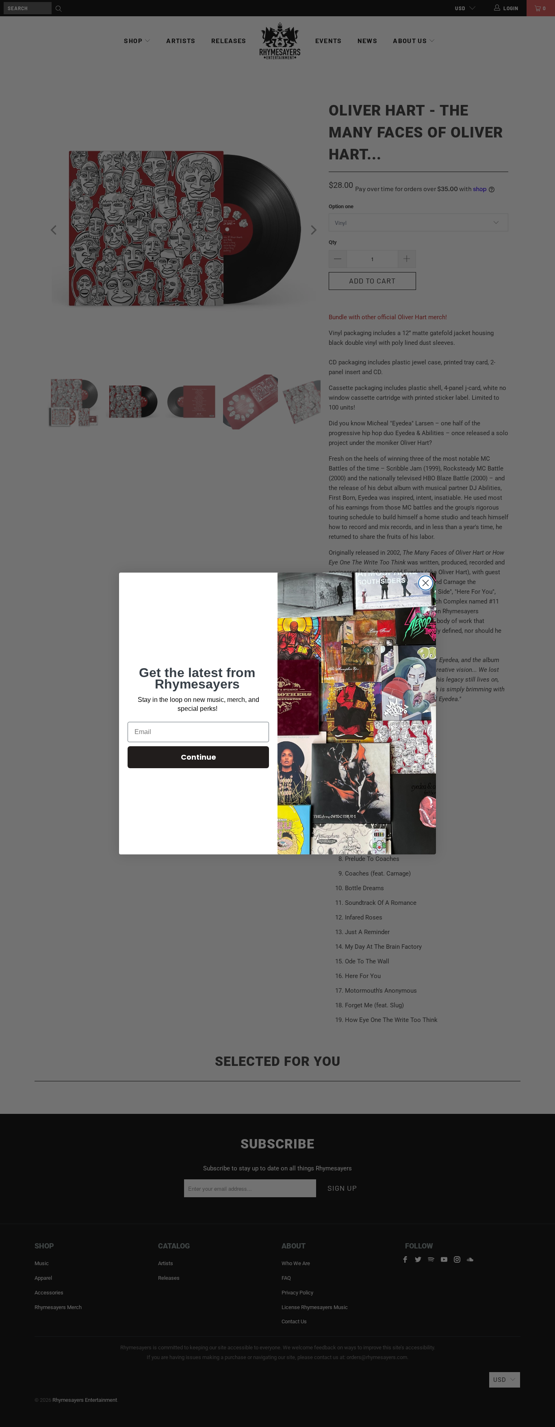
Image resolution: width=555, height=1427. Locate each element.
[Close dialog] (425, 583)
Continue (198, 757)
